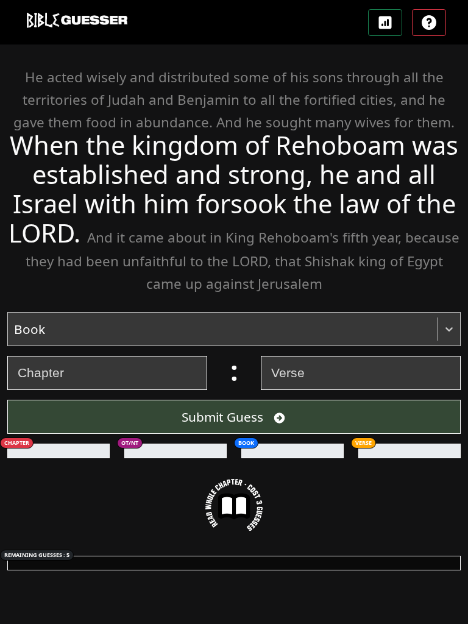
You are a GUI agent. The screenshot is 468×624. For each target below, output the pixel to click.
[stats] (385, 22)
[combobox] (15, 329)
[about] (429, 22)
